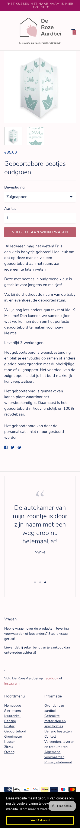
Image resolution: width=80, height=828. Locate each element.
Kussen (10, 741)
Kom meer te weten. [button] (35, 809)
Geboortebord (15, 731)
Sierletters (12, 710)
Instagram (12, 683)
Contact (50, 736)
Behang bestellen (58, 731)
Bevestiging (14, 187)
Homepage (12, 705)
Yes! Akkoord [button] (40, 820)
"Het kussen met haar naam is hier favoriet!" (40, 5)
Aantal (10, 208)
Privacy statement (58, 762)
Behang (10, 721)
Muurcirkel (12, 716)
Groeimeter (13, 736)
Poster (9, 726)
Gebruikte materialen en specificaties (55, 721)
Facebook (51, 678)
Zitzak (8, 746)
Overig (9, 752)
